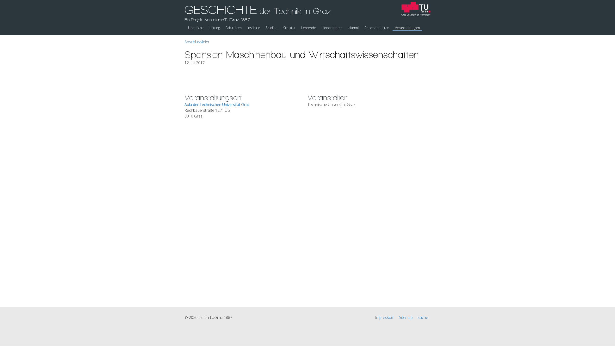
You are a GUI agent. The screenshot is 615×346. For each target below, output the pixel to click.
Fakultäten (234, 27)
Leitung (214, 27)
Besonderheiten (376, 27)
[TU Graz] (415, 9)
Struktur (289, 27)
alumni (353, 27)
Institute (253, 27)
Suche (423, 317)
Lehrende (308, 27)
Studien (271, 27)
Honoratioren (332, 27)
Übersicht (195, 27)
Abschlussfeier (196, 41)
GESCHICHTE (257, 12)
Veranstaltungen (407, 27)
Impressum (384, 317)
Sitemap (406, 317)
